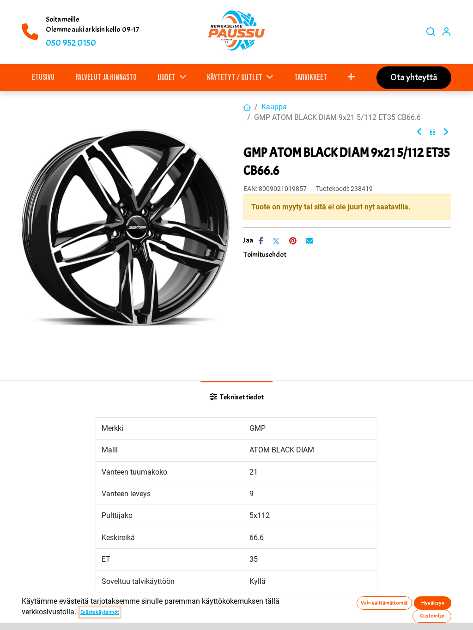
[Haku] (430, 32)
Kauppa (274, 106)
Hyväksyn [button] (432, 602)
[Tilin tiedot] (446, 32)
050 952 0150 (71, 42)
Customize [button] (432, 615)
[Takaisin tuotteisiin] (432, 132)
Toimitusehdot (264, 254)
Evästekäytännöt (99, 612)
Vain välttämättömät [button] (384, 602)
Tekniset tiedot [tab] (241, 397)
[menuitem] (43, 77)
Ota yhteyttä (413, 77)
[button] (351, 77)
